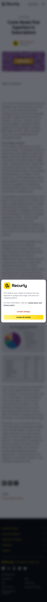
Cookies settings (23, 311)
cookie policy (33, 303)
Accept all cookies (23, 317)
